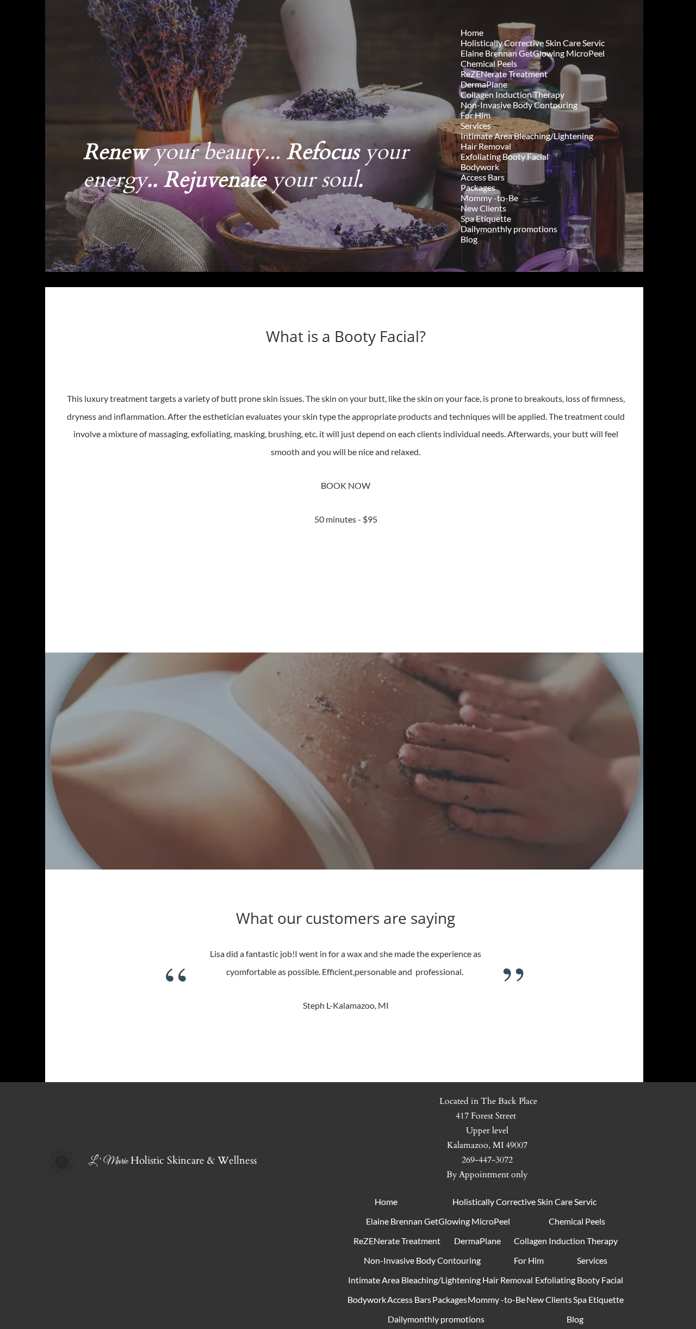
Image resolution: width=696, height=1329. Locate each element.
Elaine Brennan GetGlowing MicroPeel (533, 53)
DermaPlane (484, 84)
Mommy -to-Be (489, 198)
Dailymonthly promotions (509, 229)
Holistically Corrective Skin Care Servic (533, 43)
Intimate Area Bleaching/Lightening (527, 136)
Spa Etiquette (486, 218)
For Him (475, 115)
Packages (478, 187)
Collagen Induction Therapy (512, 94)
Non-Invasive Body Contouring (519, 105)
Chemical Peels (489, 63)
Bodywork (480, 167)
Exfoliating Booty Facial (505, 156)
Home (472, 32)
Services (476, 125)
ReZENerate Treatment (504, 74)
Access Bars (483, 177)
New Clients (483, 208)
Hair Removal (486, 146)
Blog (469, 239)
